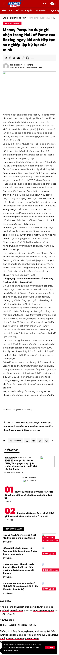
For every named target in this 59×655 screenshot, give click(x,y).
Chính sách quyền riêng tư (20, 647)
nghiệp (48, 426)
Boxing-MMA (12, 23)
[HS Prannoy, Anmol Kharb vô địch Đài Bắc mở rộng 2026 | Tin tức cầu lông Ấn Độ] (49, 586)
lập (17, 426)
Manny (27, 426)
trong (32, 430)
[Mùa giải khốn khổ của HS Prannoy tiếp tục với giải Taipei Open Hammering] (49, 551)
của (31, 422)
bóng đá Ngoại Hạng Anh (25, 631)
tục (38, 430)
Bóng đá (48, 537)
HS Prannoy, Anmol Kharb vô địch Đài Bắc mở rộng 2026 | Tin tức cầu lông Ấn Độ (21, 586)
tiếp (26, 430)
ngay (41, 426)
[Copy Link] (23, 58)
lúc (21, 426)
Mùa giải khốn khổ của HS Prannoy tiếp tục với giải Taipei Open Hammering (20, 551)
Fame (44, 422)
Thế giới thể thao (15, 473)
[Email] (19, 58)
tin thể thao (16, 610)
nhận (5, 430)
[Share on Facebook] (10, 58)
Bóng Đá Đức (47, 631)
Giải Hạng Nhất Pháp (27, 638)
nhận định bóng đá (43, 610)
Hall (5, 426)
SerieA (10, 638)
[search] (40, 3)
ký (13, 426)
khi (9, 426)
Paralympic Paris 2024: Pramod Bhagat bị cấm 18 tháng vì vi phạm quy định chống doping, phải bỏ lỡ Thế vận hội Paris (20, 463)
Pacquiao (14, 430)
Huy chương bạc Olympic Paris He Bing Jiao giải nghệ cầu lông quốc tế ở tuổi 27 (28, 495)
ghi (49, 422)
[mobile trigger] (5, 3)
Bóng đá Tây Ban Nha (29, 634)
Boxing (24, 422)
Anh (18, 422)
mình (35, 426)
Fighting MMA (16, 65)
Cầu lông (49, 554)
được (37, 422)
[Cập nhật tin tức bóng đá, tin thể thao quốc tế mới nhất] (15, 3)
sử (21, 430)
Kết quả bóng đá (29, 606)
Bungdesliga (8, 634)
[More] (32, 58)
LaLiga (46, 634)
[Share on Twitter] (14, 58)
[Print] (27, 58)
